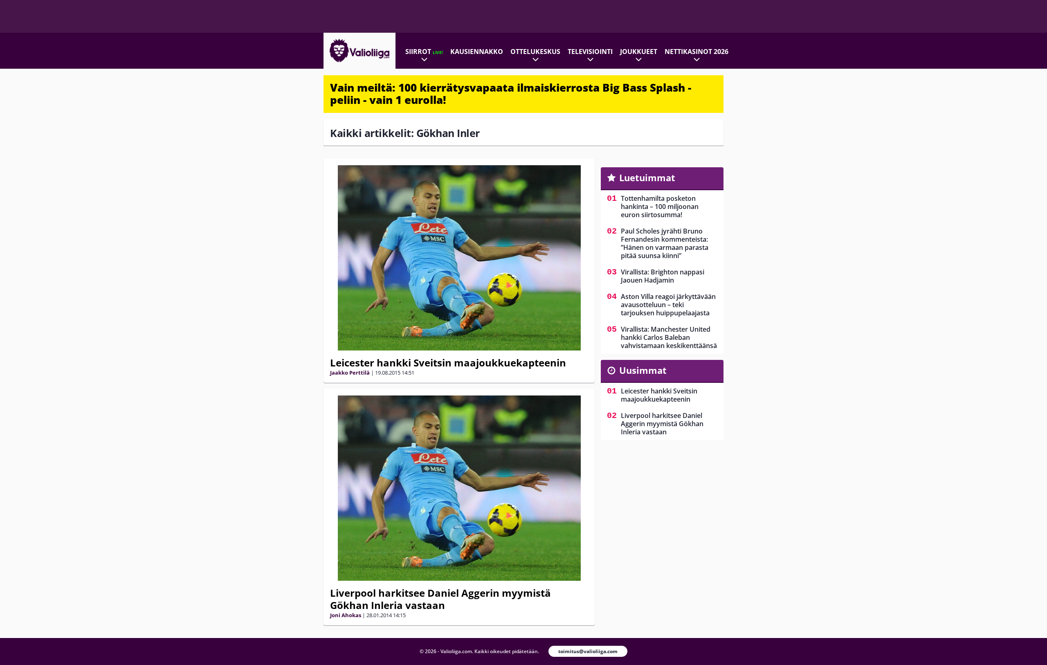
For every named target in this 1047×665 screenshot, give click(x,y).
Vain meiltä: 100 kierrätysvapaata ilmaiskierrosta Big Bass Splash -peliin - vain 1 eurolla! (510, 93)
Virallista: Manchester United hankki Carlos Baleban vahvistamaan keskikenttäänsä (669, 337)
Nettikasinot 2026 (696, 51)
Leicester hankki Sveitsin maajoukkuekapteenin (448, 362)
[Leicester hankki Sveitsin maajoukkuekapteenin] (459, 257)
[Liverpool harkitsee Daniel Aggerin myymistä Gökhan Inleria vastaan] (459, 488)
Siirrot (424, 51)
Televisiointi (590, 51)
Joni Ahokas (345, 615)
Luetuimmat (647, 177)
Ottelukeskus (535, 51)
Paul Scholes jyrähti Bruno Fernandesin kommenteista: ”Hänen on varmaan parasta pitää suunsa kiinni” (664, 243)
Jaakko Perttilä (350, 372)
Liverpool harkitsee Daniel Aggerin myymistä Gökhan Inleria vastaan (440, 599)
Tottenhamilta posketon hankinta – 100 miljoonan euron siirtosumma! (660, 206)
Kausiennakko (476, 51)
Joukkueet (638, 51)
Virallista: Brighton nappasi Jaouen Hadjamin (662, 276)
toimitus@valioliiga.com (588, 651)
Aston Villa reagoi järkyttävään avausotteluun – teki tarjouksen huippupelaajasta (668, 304)
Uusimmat (643, 370)
